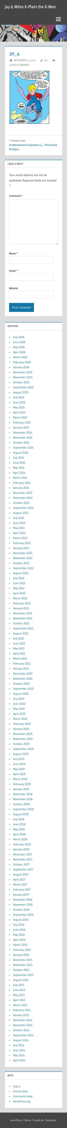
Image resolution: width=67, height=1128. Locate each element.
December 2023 (22, 492)
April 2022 (19, 593)
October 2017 (21, 864)
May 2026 (19, 347)
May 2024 (19, 467)
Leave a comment (19, 65)
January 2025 (21, 427)
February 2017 (22, 889)
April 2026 (19, 352)
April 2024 (19, 472)
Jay (46, 60)
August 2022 (20, 573)
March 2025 (20, 417)
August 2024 (21, 452)
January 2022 (21, 608)
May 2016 (19, 934)
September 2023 (23, 508)
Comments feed (23, 1096)
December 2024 (22, 432)
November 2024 (23, 437)
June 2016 (19, 929)
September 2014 (23, 1035)
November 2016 (23, 904)
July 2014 (18, 1045)
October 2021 (21, 623)
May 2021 (18, 648)
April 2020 (19, 713)
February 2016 (22, 950)
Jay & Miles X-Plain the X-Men (30, 6)
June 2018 (19, 824)
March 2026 (20, 357)
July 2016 (18, 924)
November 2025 (23, 377)
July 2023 (18, 518)
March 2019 (20, 779)
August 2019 (21, 754)
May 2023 (18, 528)
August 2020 (21, 693)
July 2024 (18, 457)
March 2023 (20, 538)
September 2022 (23, 568)
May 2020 (19, 708)
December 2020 (22, 673)
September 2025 (23, 387)
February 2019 (22, 784)
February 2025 (22, 422)
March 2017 (20, 884)
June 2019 (19, 764)
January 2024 (21, 487)
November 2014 (23, 1025)
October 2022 (21, 563)
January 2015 (21, 1015)
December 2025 (22, 372)
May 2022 (18, 588)
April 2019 (19, 774)
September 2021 (23, 628)
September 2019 (23, 749)
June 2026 (19, 342)
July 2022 (18, 578)
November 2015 (23, 965)
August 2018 (21, 814)
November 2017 (22, 859)
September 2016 (23, 914)
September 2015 (23, 975)
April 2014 (19, 1060)
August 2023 (20, 513)
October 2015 (21, 970)
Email (13, 270)
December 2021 (22, 613)
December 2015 (22, 960)
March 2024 (20, 477)
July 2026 (18, 337)
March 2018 (20, 839)
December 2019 (22, 734)
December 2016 (22, 899)
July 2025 (18, 397)
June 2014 (19, 1050)
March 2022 (20, 598)
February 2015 (22, 1010)
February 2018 (22, 844)
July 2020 (18, 698)
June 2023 (19, 523)
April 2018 (19, 834)
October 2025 (21, 382)
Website (13, 288)
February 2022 (22, 603)
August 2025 (21, 392)
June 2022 (19, 583)
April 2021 (19, 653)
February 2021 (22, 663)
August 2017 (20, 874)
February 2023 (22, 543)
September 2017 (23, 869)
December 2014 (22, 1020)
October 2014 (21, 1030)
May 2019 (19, 769)
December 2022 (22, 553)
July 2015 (18, 985)
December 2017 (22, 854)
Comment (15, 195)
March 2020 (20, 718)
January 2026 (21, 367)
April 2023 (19, 533)
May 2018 (19, 829)
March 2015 (20, 1005)
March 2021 (20, 658)
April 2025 (19, 412)
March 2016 (20, 944)
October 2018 (21, 804)
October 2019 (21, 744)
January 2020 (21, 729)
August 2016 (21, 919)
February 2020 (22, 724)
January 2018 (21, 849)
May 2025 (19, 407)
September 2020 (23, 688)
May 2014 (19, 1055)
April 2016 (19, 939)
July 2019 (18, 759)
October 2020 (21, 683)
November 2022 (22, 558)
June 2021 (19, 643)
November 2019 (23, 739)
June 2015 (19, 990)
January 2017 (21, 894)
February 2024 (22, 482)
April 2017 (19, 879)
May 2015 (19, 995)
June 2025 (19, 402)
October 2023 (21, 503)
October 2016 (21, 909)
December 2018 (22, 794)
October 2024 (21, 442)
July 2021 (18, 638)
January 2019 (21, 789)
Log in (17, 1086)
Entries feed (20, 1091)
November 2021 (22, 618)
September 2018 (23, 809)
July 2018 (18, 819)
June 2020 (19, 703)
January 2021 (21, 668)
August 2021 (20, 633)
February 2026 (22, 362)
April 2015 (19, 1000)
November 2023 (22, 498)
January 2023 (21, 548)
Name (13, 253)
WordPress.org (22, 1101)
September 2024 (23, 447)
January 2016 (21, 955)
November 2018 (23, 799)
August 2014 (21, 1040)
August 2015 (21, 980)
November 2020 (23, 678)
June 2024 (19, 462)
